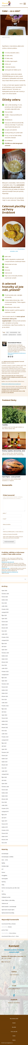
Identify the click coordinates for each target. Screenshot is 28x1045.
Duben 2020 (5, 796)
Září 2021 (4, 746)
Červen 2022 (5, 718)
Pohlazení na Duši (6, 897)
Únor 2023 (4, 699)
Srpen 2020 (4, 783)
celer (7, 332)
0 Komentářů (7, 37)
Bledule (14, 924)
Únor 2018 (4, 842)
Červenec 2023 (5, 684)
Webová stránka (6, 524)
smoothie (19, 334)
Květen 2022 (5, 721)
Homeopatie (5, 878)
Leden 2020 (4, 805)
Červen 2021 (5, 755)
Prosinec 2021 (5, 737)
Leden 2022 (4, 733)
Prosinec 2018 (5, 830)
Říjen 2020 (4, 777)
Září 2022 (4, 712)
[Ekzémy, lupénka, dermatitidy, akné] (14, 440)
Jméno (4, 513)
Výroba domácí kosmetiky (8, 913)
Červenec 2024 (5, 652)
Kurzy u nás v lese (14, 1031)
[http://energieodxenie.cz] (6, 4)
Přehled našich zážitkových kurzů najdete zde (11, 384)
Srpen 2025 (4, 618)
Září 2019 (4, 817)
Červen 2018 (5, 833)
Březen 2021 (5, 765)
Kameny (4, 881)
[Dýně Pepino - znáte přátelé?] (14, 466)
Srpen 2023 (4, 680)
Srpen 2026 (4, 590)
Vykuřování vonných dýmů (8, 909)
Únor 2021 (4, 768)
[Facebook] (12, 356)
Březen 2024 (5, 662)
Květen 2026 (5, 600)
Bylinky (3, 863)
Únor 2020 (4, 802)
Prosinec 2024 (5, 637)
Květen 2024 (5, 656)
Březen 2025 (5, 628)
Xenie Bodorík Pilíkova (9, 35)
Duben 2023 (5, 693)
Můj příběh (14, 1027)
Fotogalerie (4, 875)
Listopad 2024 (5, 640)
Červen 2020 (5, 789)
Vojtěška (5, 425)
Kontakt (14, 1035)
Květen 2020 (5, 793)
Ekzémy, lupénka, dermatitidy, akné (13, 451)
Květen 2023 (5, 690)
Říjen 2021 (4, 743)
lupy (19, 332)
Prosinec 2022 (5, 705)
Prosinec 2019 (5, 808)
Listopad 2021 (5, 740)
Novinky (14, 1040)
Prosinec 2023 (5, 671)
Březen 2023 (5, 696)
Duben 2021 (5, 761)
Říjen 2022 (4, 709)
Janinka (3, 930)
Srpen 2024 (4, 649)
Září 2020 (4, 780)
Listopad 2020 (5, 774)
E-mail (4, 519)
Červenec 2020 (5, 786)
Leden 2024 (4, 668)
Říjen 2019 (4, 814)
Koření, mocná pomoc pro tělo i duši (10, 888)
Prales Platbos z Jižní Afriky (8, 900)
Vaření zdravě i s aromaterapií (9, 906)
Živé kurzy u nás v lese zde (8, 562)
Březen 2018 (5, 839)
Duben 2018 (5, 836)
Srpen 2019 (4, 821)
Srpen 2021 (4, 749)
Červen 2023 (5, 687)
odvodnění (5, 334)
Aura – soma (5, 860)
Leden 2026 (4, 606)
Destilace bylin (5, 866)
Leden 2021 (4, 771)
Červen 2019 (5, 824)
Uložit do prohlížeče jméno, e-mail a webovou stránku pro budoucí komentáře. (13, 533)
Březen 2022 (5, 727)
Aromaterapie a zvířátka (7, 856)
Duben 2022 (5, 724)
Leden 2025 (4, 634)
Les (2, 891)
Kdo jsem (14, 1022)
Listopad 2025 (5, 612)
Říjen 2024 (4, 643)
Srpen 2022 (4, 715)
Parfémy (4, 894)
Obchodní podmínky (10, 950)
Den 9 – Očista (15, 936)
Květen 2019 (5, 827)
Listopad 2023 (5, 674)
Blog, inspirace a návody (14, 1018)
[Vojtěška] (14, 414)
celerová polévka (13, 332)
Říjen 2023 (4, 677)
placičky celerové (12, 334)
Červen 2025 (5, 621)
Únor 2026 (4, 603)
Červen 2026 (5, 596)
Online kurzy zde (5, 568)
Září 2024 (4, 646)
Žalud (6, 930)
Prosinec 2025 (5, 609)
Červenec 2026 (5, 593)
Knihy (3, 884)
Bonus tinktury (12, 933)
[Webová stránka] (10, 356)
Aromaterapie (5, 853)
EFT (3, 869)
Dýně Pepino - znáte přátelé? (11, 477)
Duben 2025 (5, 624)
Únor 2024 (4, 665)
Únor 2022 (4, 730)
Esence (3, 872)
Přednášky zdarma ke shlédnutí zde (10, 572)
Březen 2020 (5, 799)
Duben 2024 (5, 659)
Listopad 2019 (5, 811)
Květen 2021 (5, 758)
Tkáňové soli (5, 903)
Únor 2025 (4, 631)
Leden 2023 (4, 702)
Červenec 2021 (5, 752)
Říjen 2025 (4, 615)
